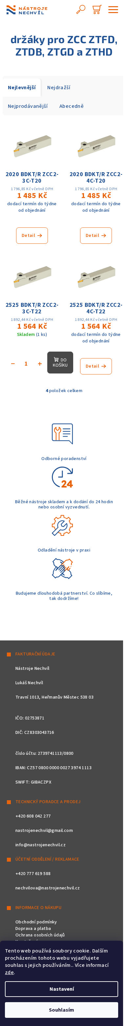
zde (9, 972)
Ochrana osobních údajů (40, 935)
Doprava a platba (33, 928)
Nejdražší (58, 87)
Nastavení (62, 989)
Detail (28, 235)
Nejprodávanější (28, 106)
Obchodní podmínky (36, 922)
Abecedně (71, 106)
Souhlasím (61, 1010)
